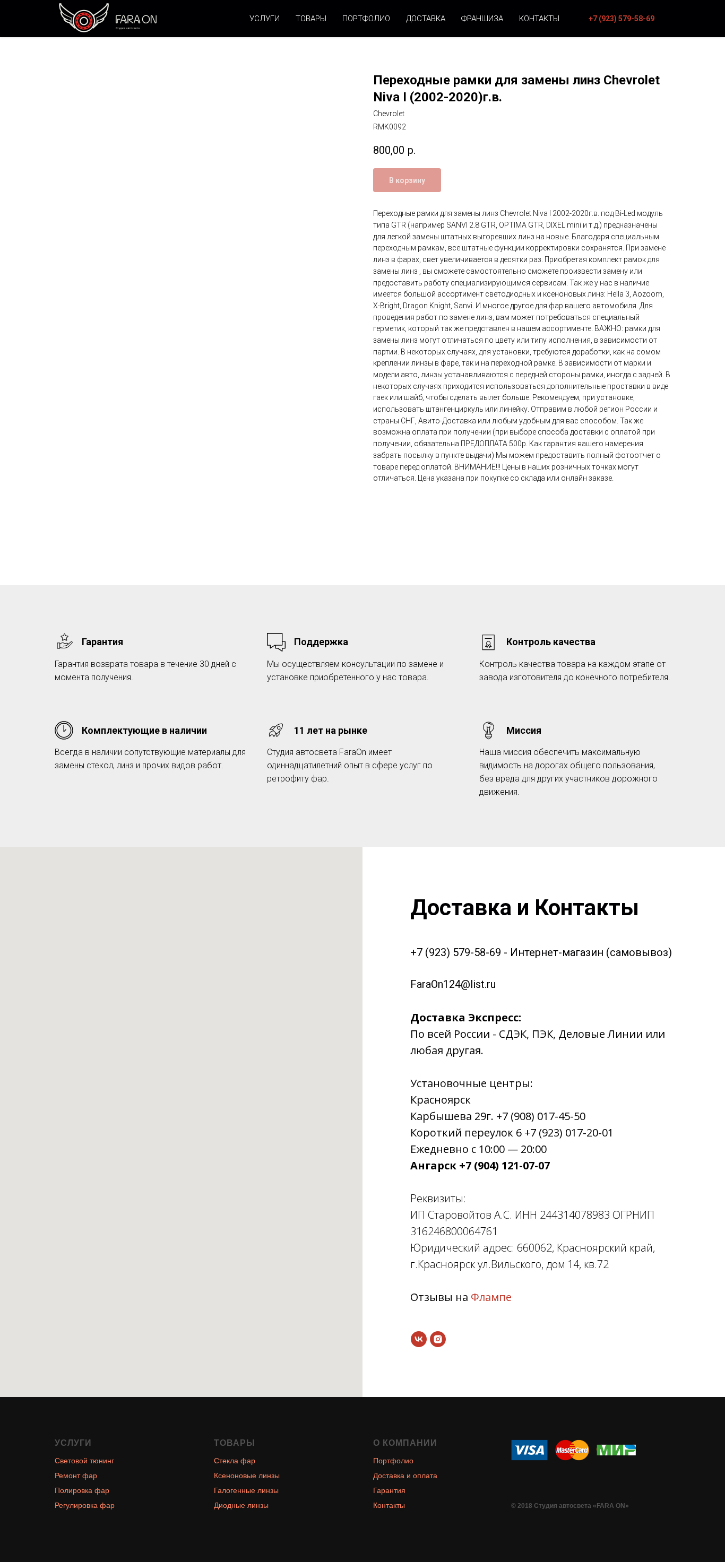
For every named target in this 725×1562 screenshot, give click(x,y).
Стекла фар (234, 1460)
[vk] (419, 1339)
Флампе (491, 1297)
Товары (311, 18)
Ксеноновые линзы (247, 1475)
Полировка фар (82, 1490)
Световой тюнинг (84, 1460)
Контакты (539, 18)
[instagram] (438, 1339)
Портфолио (366, 18)
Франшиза (482, 18)
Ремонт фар (76, 1475)
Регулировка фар (85, 1505)
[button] (621, 18)
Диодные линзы (241, 1505)
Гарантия (389, 1490)
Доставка (425, 18)
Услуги (264, 18)
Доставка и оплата (405, 1475)
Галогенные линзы (246, 1490)
